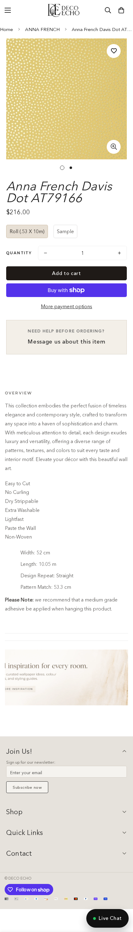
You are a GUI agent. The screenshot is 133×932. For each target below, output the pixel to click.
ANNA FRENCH (42, 29)
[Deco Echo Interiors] (64, 10)
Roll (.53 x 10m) (27, 231)
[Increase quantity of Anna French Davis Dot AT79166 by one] (119, 253)
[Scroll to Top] (122, 899)
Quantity (19, 253)
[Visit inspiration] (66, 677)
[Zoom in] (114, 147)
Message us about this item (66, 336)
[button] (121, 10)
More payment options (66, 306)
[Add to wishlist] (114, 51)
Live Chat (110, 918)
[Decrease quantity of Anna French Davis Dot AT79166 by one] (45, 253)
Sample (65, 231)
